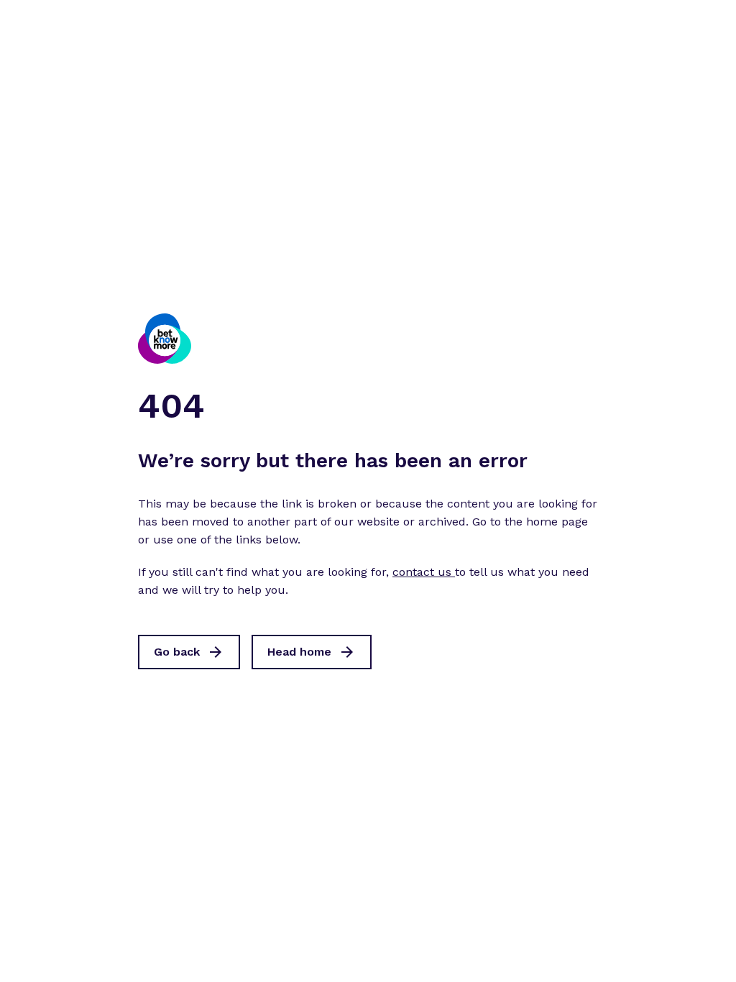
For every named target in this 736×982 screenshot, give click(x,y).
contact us (423, 572)
